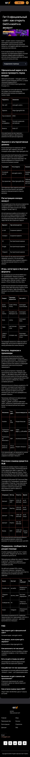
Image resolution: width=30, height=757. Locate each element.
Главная (3, 718)
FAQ (17, 727)
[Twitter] (20, 743)
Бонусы (18, 721)
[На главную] (15, 707)
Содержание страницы (11, 64)
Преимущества (6, 721)
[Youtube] (15, 743)
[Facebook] (10, 743)
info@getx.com (5, 737)
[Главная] (7, 2)
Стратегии (19, 724)
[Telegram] (5, 743)
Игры (17, 718)
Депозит (4, 727)
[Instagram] (25, 743)
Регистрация (5, 724)
